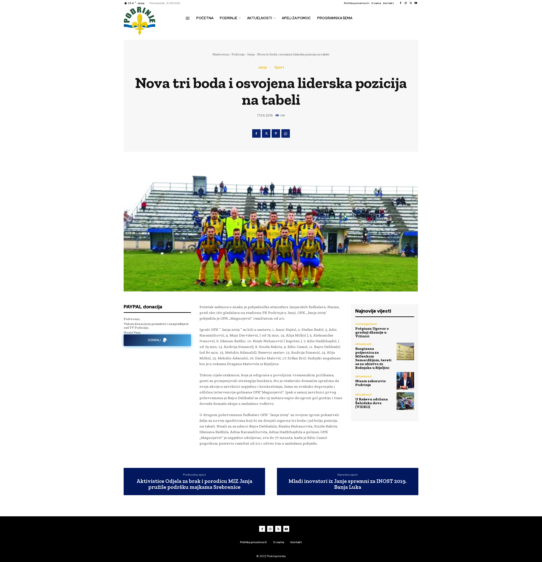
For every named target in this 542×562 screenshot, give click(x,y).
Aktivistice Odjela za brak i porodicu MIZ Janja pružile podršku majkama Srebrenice (194, 484)
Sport (279, 67)
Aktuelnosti (363, 344)
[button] (190, 27)
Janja (250, 54)
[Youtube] (415, 3)
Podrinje (238, 54)
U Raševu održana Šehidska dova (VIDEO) (371, 403)
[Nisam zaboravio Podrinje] (405, 381)
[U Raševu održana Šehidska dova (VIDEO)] (405, 401)
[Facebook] (400, 3)
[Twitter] (410, 3)
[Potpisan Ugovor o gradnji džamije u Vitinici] (405, 330)
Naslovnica (221, 54)
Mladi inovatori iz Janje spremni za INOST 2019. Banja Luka (347, 484)
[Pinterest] (276, 133)
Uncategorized (366, 324)
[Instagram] (405, 3)
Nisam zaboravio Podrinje (370, 383)
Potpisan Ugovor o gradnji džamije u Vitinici (372, 332)
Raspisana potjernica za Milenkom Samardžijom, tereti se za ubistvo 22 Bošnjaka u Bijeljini (373, 358)
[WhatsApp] (285, 133)
